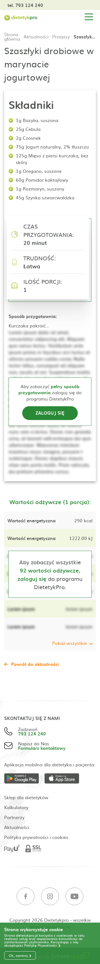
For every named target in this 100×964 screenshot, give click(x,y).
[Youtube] (74, 896)
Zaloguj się (50, 413)
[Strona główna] (21, 17)
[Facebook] (25, 896)
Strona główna (12, 36)
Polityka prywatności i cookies (36, 837)
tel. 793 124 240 (25, 5)
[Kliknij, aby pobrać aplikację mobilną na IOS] (64, 778)
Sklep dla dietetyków (26, 797)
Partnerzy (14, 817)
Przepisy (61, 36)
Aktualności (36, 36)
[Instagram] (50, 896)
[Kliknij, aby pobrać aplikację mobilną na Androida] (24, 778)
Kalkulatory (16, 807)
